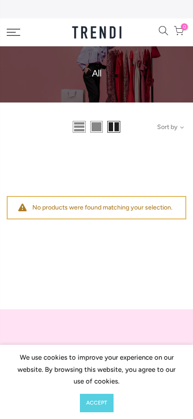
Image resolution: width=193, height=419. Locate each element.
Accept (96, 403)
